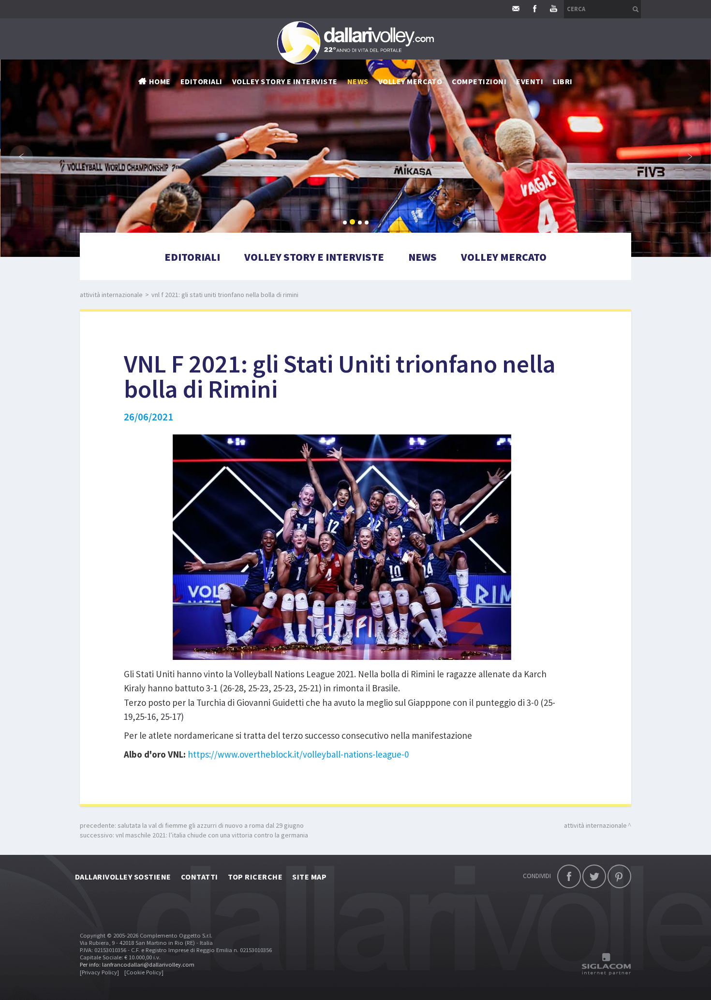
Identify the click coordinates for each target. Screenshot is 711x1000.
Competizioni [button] (479, 81)
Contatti (199, 876)
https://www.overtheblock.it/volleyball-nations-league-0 (298, 754)
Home (160, 81)
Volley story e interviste (285, 81)
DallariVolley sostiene (123, 876)
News (422, 257)
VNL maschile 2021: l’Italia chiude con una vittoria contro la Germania (212, 835)
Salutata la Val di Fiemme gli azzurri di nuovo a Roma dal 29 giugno (211, 825)
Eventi (529, 81)
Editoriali (201, 81)
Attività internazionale (111, 294)
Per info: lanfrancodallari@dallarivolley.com (137, 964)
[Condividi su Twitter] (594, 876)
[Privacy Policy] (99, 972)
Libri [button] (562, 81)
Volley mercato (410, 81)
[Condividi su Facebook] (569, 876)
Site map (309, 876)
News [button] (358, 81)
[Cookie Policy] (143, 972)
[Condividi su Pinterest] (619, 876)
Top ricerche (255, 876)
